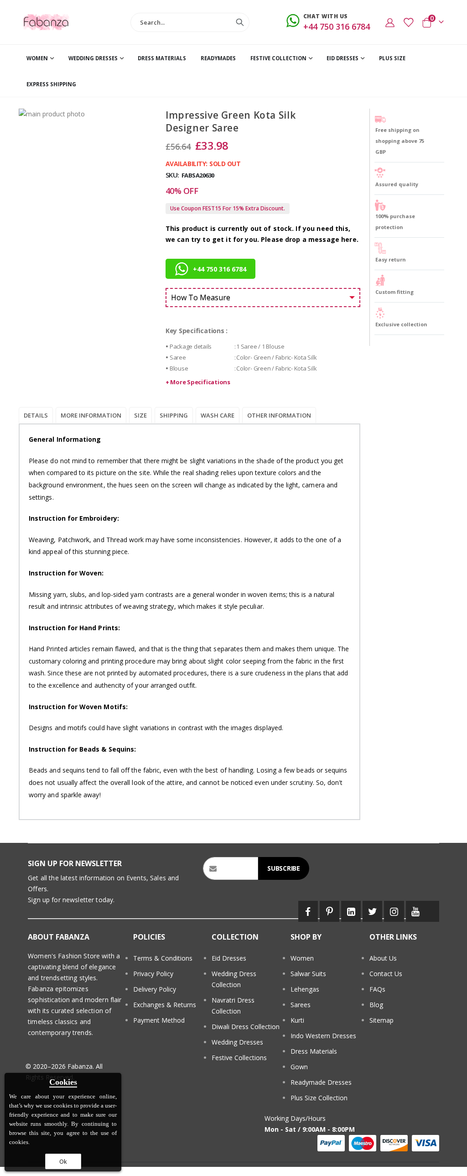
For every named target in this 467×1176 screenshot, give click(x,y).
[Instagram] (394, 911)
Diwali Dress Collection (246, 1026)
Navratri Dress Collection (233, 1005)
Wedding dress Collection (234, 979)
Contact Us (385, 973)
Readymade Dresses (321, 1082)
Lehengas (305, 989)
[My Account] (390, 22)
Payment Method (159, 1020)
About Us (383, 958)
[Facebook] (308, 911)
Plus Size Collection (319, 1097)
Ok (63, 1161)
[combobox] (189, 22)
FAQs (377, 989)
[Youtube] (415, 911)
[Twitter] (372, 911)
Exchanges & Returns (164, 1004)
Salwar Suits (308, 973)
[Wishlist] (408, 22)
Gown (299, 1066)
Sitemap (381, 1020)
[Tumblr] (432, 911)
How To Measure (200, 298)
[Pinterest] (329, 911)
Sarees (301, 1004)
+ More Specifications (198, 382)
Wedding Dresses (237, 1042)
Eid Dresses (229, 958)
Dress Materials (314, 1051)
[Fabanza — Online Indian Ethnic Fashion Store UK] (46, 22)
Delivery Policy (154, 989)
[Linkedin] (351, 911)
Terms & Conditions (162, 958)
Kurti (297, 1020)
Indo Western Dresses (323, 1035)
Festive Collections (239, 1057)
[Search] (240, 22)
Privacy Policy (153, 973)
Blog (376, 1004)
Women (302, 958)
